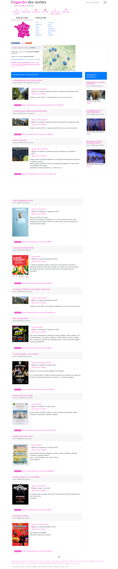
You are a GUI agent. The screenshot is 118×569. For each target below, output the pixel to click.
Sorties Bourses (37, 404)
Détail (89, 103)
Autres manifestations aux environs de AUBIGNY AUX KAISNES (42, 105)
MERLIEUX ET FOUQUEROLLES (68, 561)
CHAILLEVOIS (23, 563)
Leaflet (73, 70)
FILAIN (86, 561)
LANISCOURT (39, 563)
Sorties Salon (36, 256)
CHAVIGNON (47, 561)
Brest (37, 31)
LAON (97, 561)
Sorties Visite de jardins (39, 89)
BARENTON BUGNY (16, 563)
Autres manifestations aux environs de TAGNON (37, 134)
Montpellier (51, 31)
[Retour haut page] (59, 557)
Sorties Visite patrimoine (40, 149)
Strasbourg (51, 29)
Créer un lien (64, 566)
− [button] (45, 50)
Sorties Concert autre (39, 209)
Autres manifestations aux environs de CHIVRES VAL (39, 174)
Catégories (35, 12)
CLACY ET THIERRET (31, 563)
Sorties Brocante (37, 327)
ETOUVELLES (41, 561)
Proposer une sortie (18, 566)
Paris (37, 22)
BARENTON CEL (24, 561)
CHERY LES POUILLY (75, 563)
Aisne (26, 47)
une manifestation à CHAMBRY (25, 59)
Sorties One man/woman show (42, 362)
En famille (45, 12)
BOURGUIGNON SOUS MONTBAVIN (50, 563)
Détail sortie (18, 105)
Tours (50, 33)
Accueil (14, 47)
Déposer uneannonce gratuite (55, 13)
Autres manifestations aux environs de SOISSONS (38, 389)
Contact (56, 566)
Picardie (20, 47)
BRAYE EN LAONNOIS (79, 561)
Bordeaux (39, 35)
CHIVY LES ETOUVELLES (56, 561)
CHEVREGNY (67, 563)
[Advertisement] (83, 29)
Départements (26, 12)
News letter (66, 12)
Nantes (50, 26)
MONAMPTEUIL (92, 561)
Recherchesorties (16, 13)
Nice (49, 24)
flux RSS (29, 43)
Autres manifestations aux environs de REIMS (37, 242)
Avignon (50, 35)
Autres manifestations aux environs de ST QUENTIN (39, 430)
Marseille (38, 24)
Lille (37, 29)
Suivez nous (16, 43)
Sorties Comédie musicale (40, 524)
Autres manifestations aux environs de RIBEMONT (38, 471)
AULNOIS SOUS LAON (33, 561)
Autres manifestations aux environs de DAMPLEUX (38, 312)
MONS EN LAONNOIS (15, 561)
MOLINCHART (61, 563)
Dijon (37, 33)
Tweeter (22, 43)
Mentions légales (31, 566)
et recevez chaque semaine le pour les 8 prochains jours (25, 64)
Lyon (37, 26)
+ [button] (45, 47)
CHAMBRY (101, 561)
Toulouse (51, 22)
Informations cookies (45, 566)
